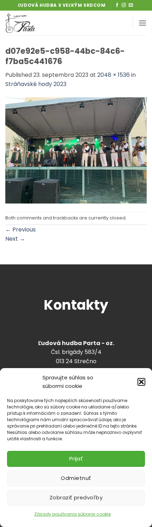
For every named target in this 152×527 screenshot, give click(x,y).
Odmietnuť (76, 478)
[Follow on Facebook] (117, 5)
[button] (141, 381)
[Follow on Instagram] (124, 5)
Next (15, 239)
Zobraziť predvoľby (76, 497)
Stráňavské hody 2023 (35, 84)
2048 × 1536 (113, 75)
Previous (20, 229)
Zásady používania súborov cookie (72, 514)
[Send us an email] (131, 5)
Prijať (76, 458)
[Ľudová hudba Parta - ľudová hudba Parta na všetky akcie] (43, 23)
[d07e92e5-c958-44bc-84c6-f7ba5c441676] (76, 150)
